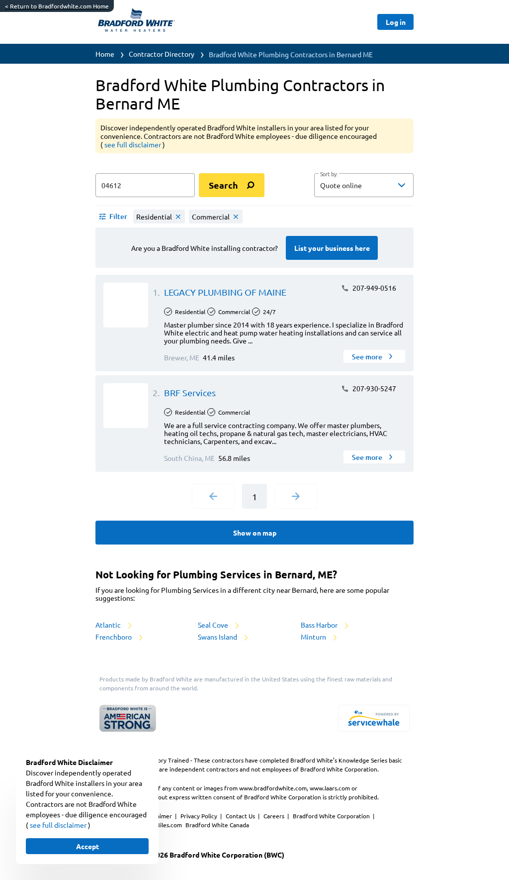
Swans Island (218, 636)
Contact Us (241, 816)
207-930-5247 (373, 388)
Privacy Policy (199, 816)
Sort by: (329, 174)
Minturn (314, 636)
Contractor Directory (161, 53)
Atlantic (108, 624)
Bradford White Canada (217, 825)
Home (104, 53)
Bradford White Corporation (332, 816)
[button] (364, 185)
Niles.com (169, 825)
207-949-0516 (373, 287)
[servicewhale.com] (374, 718)
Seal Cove (214, 624)
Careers (274, 816)
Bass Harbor (320, 624)
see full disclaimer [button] (133, 144)
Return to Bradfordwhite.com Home (57, 6)
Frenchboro (114, 636)
